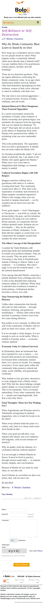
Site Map (37, 581)
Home (16, 580)
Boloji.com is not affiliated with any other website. (22, 17)
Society (4, 27)
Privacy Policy (22, 581)
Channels (9, 23)
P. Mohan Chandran (13, 39)
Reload (40, 551)
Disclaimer (32, 580)
